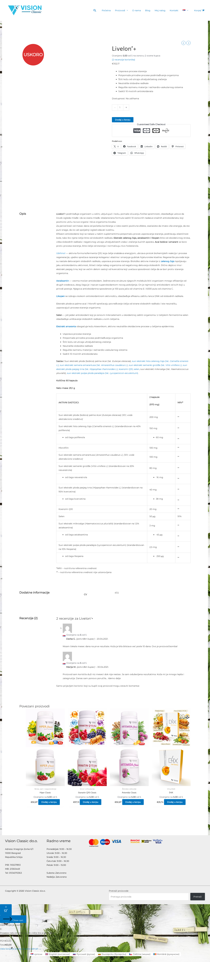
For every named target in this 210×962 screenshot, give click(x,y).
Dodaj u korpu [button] (49, 802)
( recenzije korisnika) (123, 59)
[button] (95, 10)
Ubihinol (61, 253)
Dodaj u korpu (122, 119)
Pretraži (197, 896)
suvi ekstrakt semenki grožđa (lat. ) (155, 365)
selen (136, 369)
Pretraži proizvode (118, 890)
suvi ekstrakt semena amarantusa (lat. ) (93, 365)
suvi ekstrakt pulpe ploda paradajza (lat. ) (102, 373)
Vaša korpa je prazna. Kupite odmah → (20, 948)
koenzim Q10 (126, 369)
